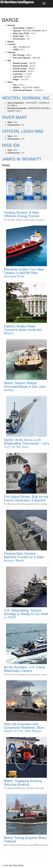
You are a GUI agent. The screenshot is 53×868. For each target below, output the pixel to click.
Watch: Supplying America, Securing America (23, 782)
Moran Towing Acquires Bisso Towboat (25, 839)
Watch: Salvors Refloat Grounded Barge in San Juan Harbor (25, 386)
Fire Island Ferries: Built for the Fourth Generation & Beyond (26, 498)
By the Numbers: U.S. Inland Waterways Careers (24, 669)
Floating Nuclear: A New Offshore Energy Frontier (21, 214)
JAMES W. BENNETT (21, 159)
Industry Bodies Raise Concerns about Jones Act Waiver (23, 329)
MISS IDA (11, 145)
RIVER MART (14, 117)
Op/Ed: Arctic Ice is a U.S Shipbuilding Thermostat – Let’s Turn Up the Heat (26, 443)
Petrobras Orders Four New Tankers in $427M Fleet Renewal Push (24, 273)
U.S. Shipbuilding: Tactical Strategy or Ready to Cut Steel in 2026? (26, 614)
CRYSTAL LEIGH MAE (22, 131)
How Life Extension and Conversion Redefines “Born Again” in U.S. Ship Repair (24, 727)
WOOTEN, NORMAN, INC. (26, 98)
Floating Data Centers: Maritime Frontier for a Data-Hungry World (24, 557)
